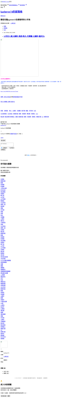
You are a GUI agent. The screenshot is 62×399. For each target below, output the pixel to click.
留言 (15, 133)
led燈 (2, 303)
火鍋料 (9, 101)
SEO (2, 278)
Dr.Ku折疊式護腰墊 (6, 260)
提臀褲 (2, 338)
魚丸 (2, 101)
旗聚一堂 (3, 204)
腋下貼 (2, 195)
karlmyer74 (3, 125)
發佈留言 (3, 149)
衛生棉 (2, 116)
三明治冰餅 (4, 188)
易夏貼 (33, 113)
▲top (2, 137)
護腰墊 (2, 267)
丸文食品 (10, 113)
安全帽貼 (3, 191)
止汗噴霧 (3, 199)
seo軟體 (3, 275)
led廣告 (2, 305)
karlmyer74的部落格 (11, 11)
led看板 (2, 308)
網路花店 (3, 281)
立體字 (2, 296)
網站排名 (3, 276)
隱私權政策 (39, 378)
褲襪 (2, 312)
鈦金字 (2, 307)
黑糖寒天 (3, 269)
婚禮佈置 (3, 283)
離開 (9, 396)
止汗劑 (2, 197)
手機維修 (3, 321)
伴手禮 (31, 110)
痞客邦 (12, 133)
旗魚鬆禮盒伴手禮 (17, 97)
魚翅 (2, 224)
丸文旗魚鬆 (4, 113)
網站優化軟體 (4, 273)
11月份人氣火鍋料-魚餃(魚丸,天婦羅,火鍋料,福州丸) (24, 36)
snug (37, 113)
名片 (5, 30)
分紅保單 (3, 258)
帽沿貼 (2, 231)
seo (42, 116)
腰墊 (2, 266)
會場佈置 (3, 285)
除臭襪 (24, 113)
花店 (2, 279)
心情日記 (13, 23)
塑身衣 (2, 333)
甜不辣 (23, 110)
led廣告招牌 (4, 301)
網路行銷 (38, 116)
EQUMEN (3, 336)
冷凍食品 (3, 222)
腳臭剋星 (15, 113)
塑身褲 (2, 335)
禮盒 (27, 110)
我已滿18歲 (3, 396)
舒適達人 (12, 116)
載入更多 (3, 140)
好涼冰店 (3, 190)
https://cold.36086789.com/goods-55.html (9, 91)
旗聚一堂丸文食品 (5, 97)
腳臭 (20, 113)
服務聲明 (45, 378)
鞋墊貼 (2, 200)
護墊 (16, 116)
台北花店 (3, 287)
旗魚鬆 (6, 110)
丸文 (35, 110)
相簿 (5, 26)
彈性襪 (28, 113)
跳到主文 (3, 15)
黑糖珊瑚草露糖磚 (5, 271)
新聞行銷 (46, 116)
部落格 (5, 28)
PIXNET (19, 378)
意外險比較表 (4, 256)
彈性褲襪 (3, 314)
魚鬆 (2, 110)
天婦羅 (5, 101)
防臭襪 (2, 186)
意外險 (2, 255)
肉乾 (2, 213)
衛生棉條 (7, 116)
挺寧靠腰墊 (4, 262)
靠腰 (2, 264)
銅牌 (2, 298)
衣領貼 (2, 179)
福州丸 (13, 101)
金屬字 (2, 299)
